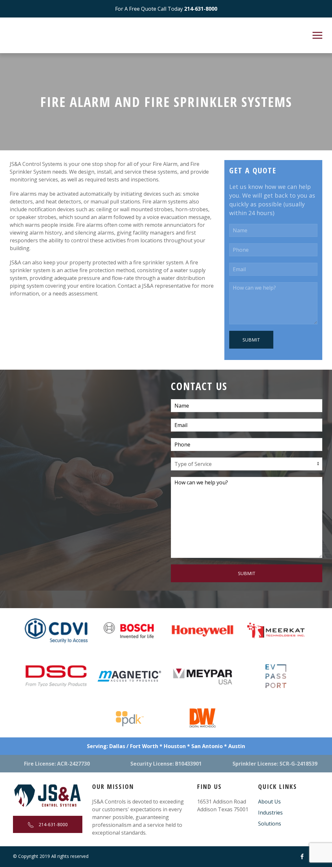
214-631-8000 (52, 824)
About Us (269, 801)
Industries (270, 812)
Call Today (166, 8)
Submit (251, 340)
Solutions (269, 823)
